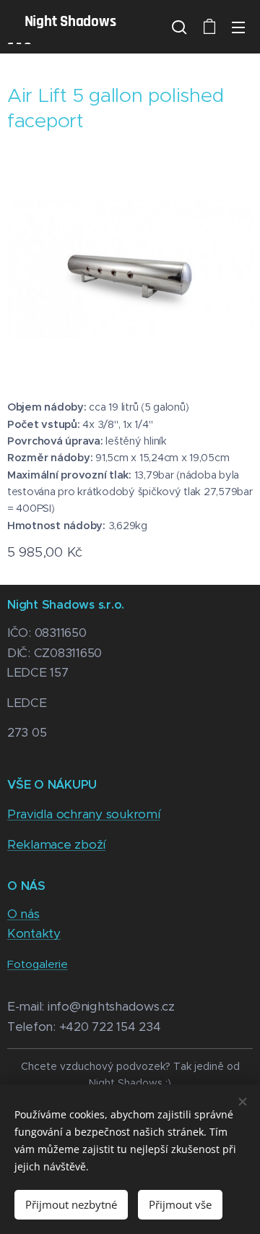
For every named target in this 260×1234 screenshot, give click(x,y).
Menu (238, 26)
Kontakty (34, 933)
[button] (179, 27)
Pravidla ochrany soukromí (83, 814)
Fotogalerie (37, 964)
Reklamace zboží (56, 844)
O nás (23, 914)
